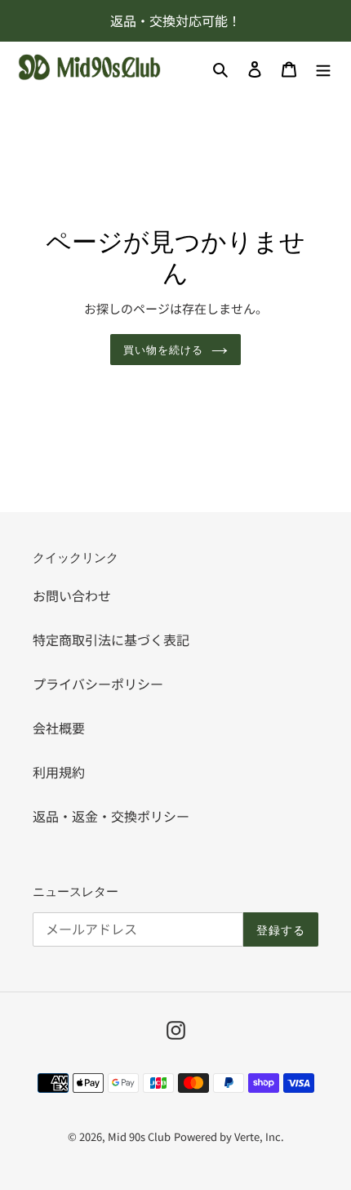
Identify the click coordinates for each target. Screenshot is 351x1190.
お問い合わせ (72, 595)
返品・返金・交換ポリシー (111, 816)
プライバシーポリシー (98, 683)
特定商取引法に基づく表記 (111, 639)
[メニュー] (323, 67)
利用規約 (59, 772)
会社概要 (59, 728)
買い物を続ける (163, 349)
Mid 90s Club (139, 1136)
